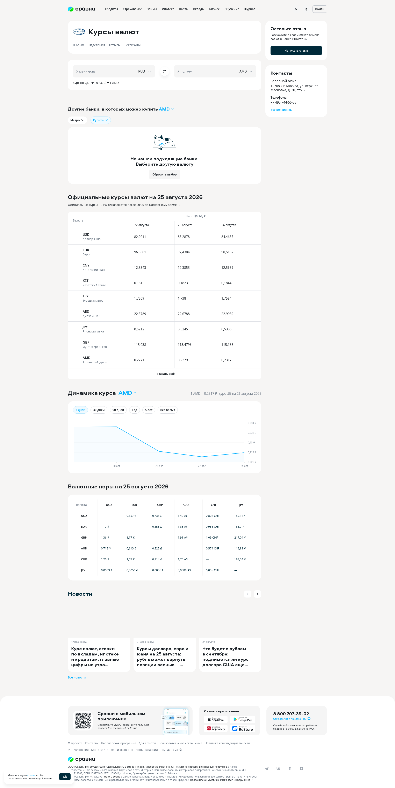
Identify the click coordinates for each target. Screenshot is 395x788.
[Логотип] (163, 759)
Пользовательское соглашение (180, 743)
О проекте (75, 743)
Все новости (77, 677)
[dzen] (301, 769)
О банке (79, 45)
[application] (164, 444)
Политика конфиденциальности (227, 743)
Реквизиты (132, 45)
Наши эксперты (122, 750)
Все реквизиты (281, 110)
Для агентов (147, 743)
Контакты (92, 743)
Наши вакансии (147, 750)
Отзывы (114, 45)
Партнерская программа (118, 743)
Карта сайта (99, 750)
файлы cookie (112, 776)
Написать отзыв (296, 50)
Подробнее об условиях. (205, 779)
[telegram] (267, 769)
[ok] (290, 769)
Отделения (97, 45)
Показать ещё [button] (165, 374)
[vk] (278, 769)
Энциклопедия (78, 750)
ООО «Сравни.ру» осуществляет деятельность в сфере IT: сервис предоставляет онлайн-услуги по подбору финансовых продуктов (147, 766)
